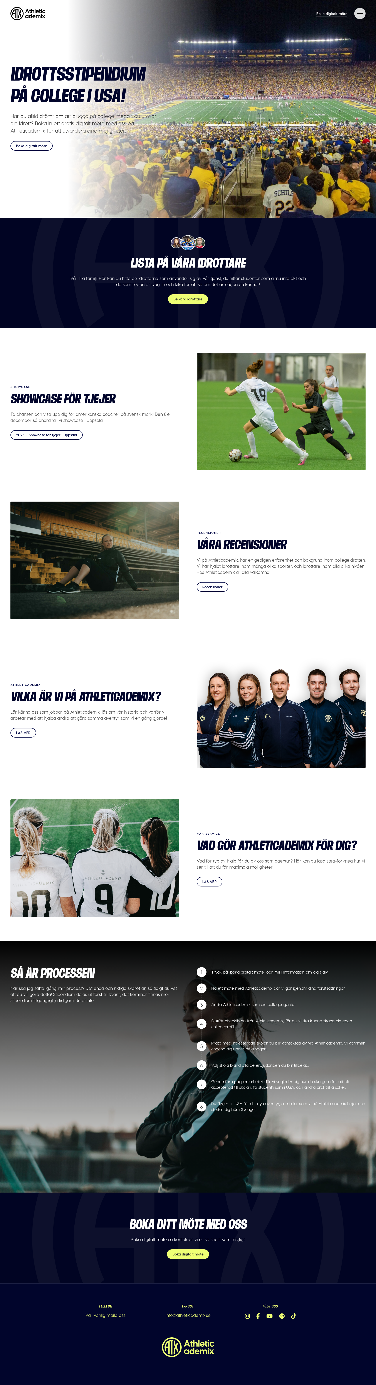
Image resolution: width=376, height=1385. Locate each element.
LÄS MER (23, 733)
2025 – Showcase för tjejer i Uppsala (46, 435)
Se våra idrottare (188, 299)
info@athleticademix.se (188, 1315)
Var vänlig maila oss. (105, 1315)
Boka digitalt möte (331, 14)
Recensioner (212, 587)
